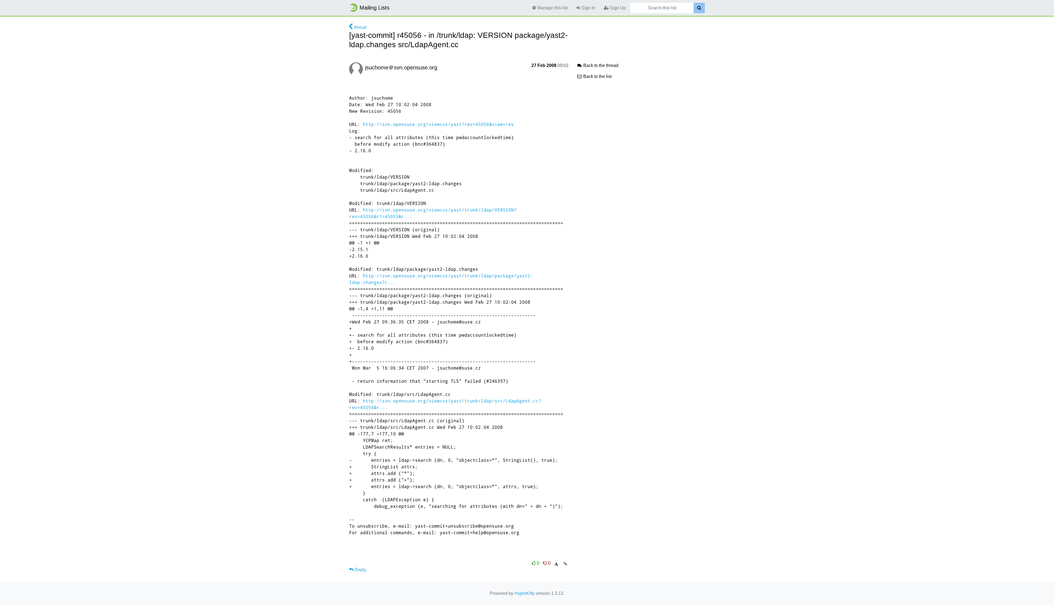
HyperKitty (524, 593)
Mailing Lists (374, 8)
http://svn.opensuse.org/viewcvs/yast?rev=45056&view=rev (438, 124)
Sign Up (617, 7)
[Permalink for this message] (565, 563)
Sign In (587, 7)
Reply (360, 569)
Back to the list (597, 76)
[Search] (699, 8)
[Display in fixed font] (556, 564)
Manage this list (552, 7)
